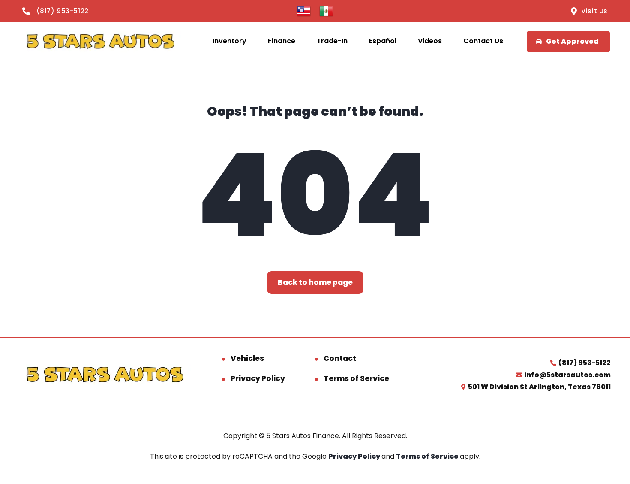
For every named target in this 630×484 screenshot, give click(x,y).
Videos (430, 41)
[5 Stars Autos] (100, 41)
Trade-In (332, 41)
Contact (340, 358)
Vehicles (247, 358)
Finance (281, 41)
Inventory (229, 41)
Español (382, 41)
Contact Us (483, 41)
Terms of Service (356, 378)
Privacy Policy (258, 378)
